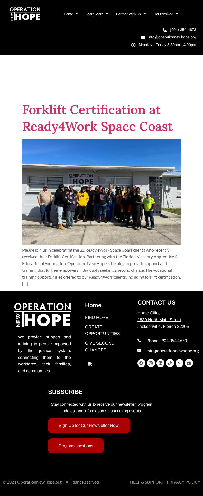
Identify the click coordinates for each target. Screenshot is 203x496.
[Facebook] (141, 363)
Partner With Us (128, 14)
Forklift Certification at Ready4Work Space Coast (97, 117)
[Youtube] (189, 363)
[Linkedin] (160, 363)
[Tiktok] (170, 363)
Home (68, 14)
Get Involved (163, 14)
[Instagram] (151, 363)
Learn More (94, 14)
